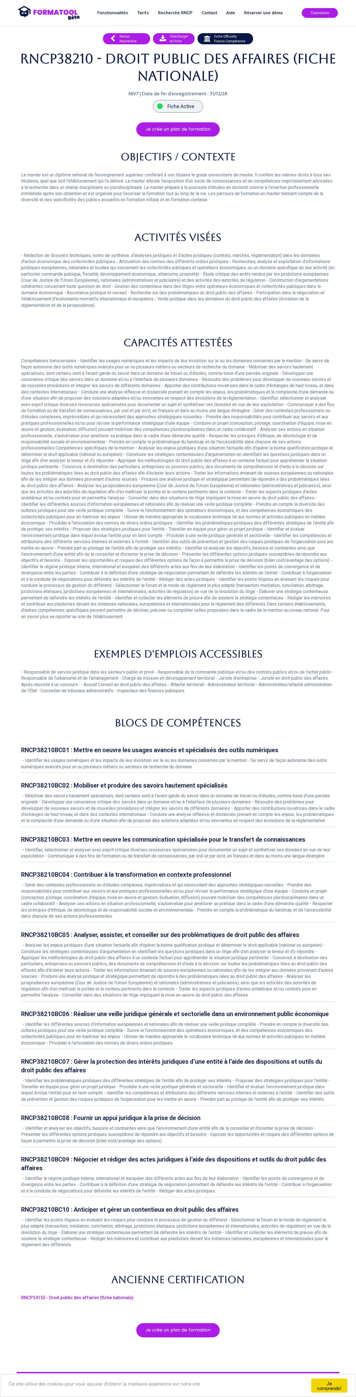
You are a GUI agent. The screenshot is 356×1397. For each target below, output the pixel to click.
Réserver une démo (263, 13)
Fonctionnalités (112, 13)
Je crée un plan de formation (178, 129)
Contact (209, 13)
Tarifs (143, 13)
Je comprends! (329, 1385)
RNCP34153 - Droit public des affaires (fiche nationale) (77, 1297)
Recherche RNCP (175, 13)
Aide (230, 13)
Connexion (320, 13)
